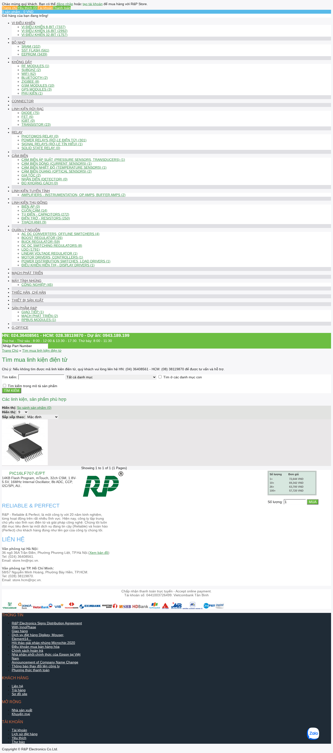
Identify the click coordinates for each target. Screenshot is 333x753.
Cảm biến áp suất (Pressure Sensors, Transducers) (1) (73, 160)
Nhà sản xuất (22, 710)
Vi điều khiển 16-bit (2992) (44, 31)
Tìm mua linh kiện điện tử (41, 350)
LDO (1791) (30, 249)
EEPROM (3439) (34, 54)
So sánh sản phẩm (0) (34, 408)
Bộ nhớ (18, 42)
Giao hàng (20, 631)
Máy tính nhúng (26, 281)
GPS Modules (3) (36, 89)
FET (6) (27, 117)
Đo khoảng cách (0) (39, 183)
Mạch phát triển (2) (39, 316)
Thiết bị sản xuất (28, 300)
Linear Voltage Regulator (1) (49, 253)
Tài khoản (45, 8)
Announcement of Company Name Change (45, 662)
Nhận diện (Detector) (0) (44, 179)
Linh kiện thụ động (30, 203)
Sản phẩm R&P (24, 308)
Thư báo (18, 742)
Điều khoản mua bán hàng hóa (35, 647)
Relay (17, 132)
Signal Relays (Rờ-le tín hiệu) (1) (52, 144)
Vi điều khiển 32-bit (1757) (44, 35)
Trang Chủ (10, 350)
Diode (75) (30, 113)
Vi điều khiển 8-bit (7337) (43, 27)
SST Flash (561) (35, 50)
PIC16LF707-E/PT (27, 473)
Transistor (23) (36, 124)
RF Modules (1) (35, 66)
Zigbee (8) (30, 81)
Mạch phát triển (27, 273)
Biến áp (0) (30, 206)
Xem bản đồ (98, 553)
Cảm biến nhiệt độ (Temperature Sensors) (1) (64, 167)
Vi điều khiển (23, 23)
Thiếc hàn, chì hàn (29, 292)
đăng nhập (65, 4)
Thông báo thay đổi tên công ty (36, 666)
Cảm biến (20, 156)
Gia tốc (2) (31, 175)
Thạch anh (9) (33, 222)
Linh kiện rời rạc (28, 109)
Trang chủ (10, 8)
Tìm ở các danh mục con (182, 377)
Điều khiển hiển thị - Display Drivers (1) (58, 265)
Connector (23, 101)
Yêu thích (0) (28, 8)
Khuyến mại (21, 714)
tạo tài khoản (93, 4)
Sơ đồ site (19, 694)
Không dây (22, 62)
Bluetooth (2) (34, 78)
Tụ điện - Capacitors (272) (45, 214)
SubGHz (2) (31, 70)
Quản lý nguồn (26, 230)
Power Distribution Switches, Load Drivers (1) (65, 261)
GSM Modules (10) (37, 85)
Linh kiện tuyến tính (31, 191)
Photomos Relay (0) (40, 136)
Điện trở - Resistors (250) (45, 218)
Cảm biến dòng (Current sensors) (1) (56, 163)
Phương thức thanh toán (30, 670)
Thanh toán (62, 8)
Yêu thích (19, 738)
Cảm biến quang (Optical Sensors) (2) (56, 171)
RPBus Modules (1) (38, 320)
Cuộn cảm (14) (34, 210)
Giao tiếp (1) (32, 312)
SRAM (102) (30, 46)
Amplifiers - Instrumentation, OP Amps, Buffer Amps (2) (73, 195)
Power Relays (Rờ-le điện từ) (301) (54, 140)
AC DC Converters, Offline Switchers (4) (60, 234)
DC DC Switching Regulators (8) (51, 246)
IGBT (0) (28, 121)
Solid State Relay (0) (40, 148)
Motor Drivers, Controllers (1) (52, 257)
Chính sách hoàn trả (27, 650)
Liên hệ (17, 686)
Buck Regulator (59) (40, 242)
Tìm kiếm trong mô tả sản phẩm (32, 386)
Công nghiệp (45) (37, 285)
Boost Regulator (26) (42, 238)
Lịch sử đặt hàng (25, 734)
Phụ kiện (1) (32, 93)
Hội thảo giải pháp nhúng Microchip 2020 (43, 643)
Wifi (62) (28, 74)
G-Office (20, 328)
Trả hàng (19, 690)
